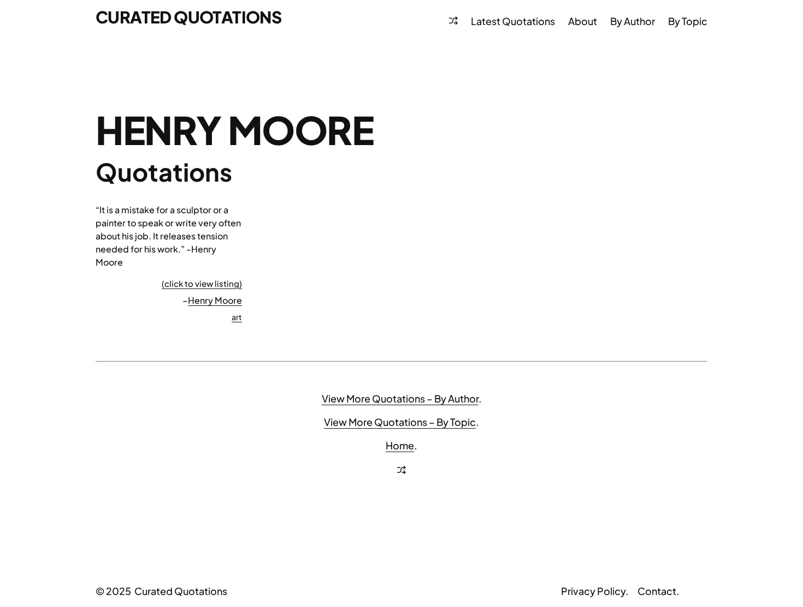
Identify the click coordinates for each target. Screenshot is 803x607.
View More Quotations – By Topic (400, 422)
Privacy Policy (593, 591)
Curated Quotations (188, 17)
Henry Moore (215, 300)
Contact (656, 591)
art (237, 317)
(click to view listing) (202, 283)
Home (400, 445)
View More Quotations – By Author (400, 398)
